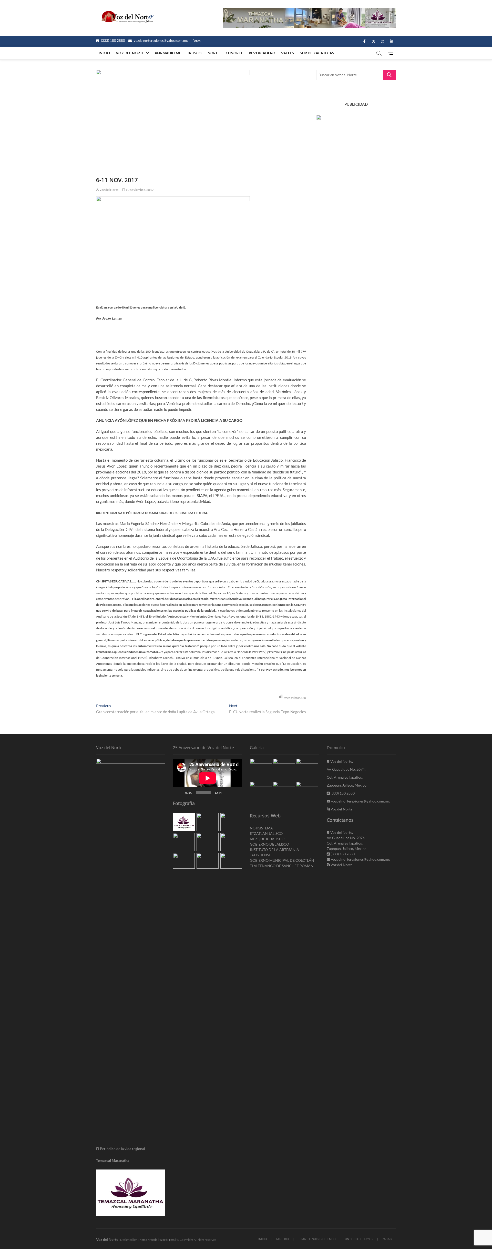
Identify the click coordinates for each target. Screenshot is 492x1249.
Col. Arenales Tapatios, (345, 777)
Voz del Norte (108, 190)
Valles (287, 53)
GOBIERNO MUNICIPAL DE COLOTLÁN (282, 860)
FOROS (387, 1238)
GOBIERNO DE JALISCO (269, 844)
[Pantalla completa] (235, 792)
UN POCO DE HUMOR (359, 1239)
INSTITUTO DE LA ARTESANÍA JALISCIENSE (274, 852)
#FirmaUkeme (168, 53)
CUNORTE (234, 53)
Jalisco (194, 53)
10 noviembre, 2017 (139, 190)
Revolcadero (262, 53)
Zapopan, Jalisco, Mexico (346, 785)
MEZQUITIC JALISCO (267, 839)
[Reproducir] (179, 792)
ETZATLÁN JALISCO (266, 833)
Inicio (104, 53)
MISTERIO (282, 1239)
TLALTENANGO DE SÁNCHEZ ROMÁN (281, 866)
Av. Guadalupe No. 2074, (346, 769)
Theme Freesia (147, 1240)
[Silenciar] (227, 792)
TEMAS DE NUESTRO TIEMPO (317, 1239)
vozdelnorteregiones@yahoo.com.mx (160, 40)
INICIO (262, 1239)
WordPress (167, 1240)
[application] (207, 778)
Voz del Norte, (341, 761)
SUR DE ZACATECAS (317, 53)
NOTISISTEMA (261, 828)
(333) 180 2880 (112, 40)
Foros (196, 41)
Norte (214, 53)
